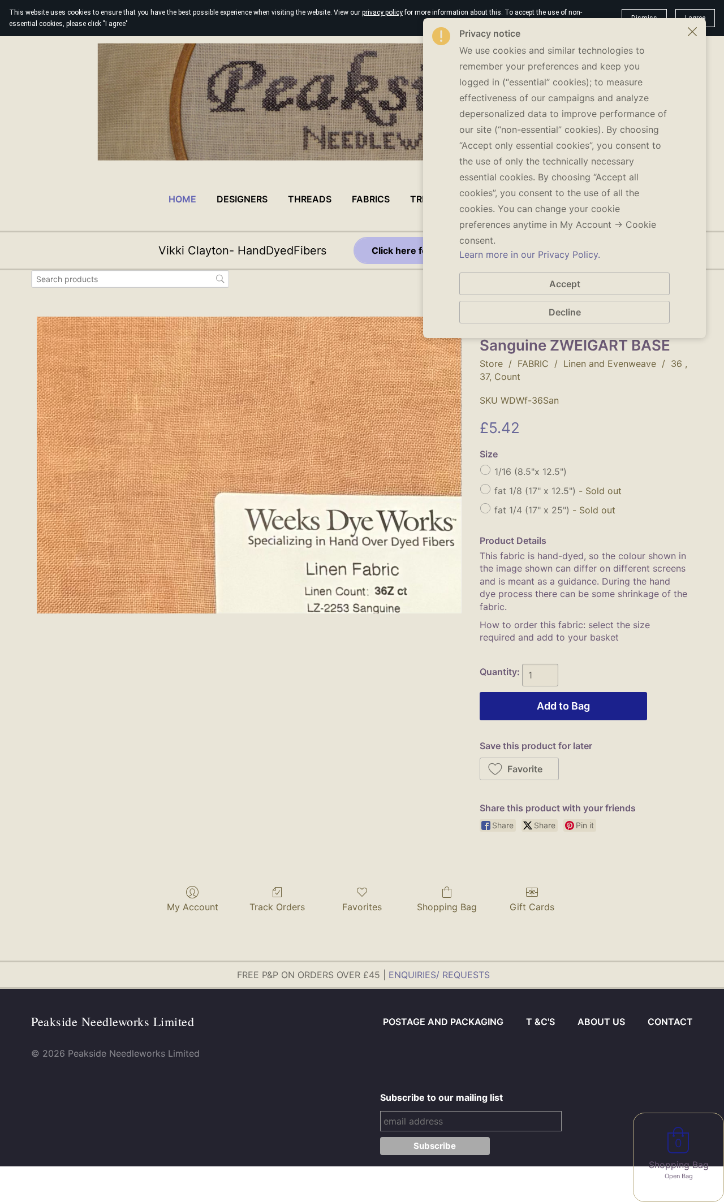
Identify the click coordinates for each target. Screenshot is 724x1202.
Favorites (362, 907)
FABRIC (533, 363)
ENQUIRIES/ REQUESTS (439, 974)
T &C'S (540, 1021)
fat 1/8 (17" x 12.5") (558, 490)
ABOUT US (601, 1021)
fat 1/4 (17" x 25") (554, 510)
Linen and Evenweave (609, 363)
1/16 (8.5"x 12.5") (530, 471)
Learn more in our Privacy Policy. (529, 254)
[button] (519, 769)
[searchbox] (130, 279)
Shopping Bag (447, 907)
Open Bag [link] (679, 1176)
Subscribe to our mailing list (441, 1097)
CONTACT (670, 1021)
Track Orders (277, 907)
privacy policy (382, 12)
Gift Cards (532, 907)
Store (491, 363)
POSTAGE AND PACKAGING (443, 1021)
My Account (192, 907)
